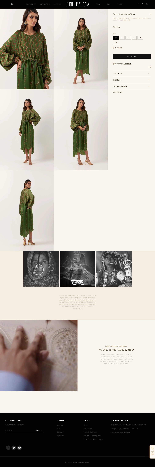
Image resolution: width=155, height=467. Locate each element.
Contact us (127, 64)
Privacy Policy (88, 428)
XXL (116, 42)
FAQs (85, 425)
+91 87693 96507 (140, 425)
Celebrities (60, 436)
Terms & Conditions (90, 432)
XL (140, 38)
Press (58, 428)
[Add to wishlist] (150, 14)
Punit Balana (73, 462)
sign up (39, 430)
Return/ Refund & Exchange (93, 439)
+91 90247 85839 (127, 425)
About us (60, 425)
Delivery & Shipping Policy (92, 436)
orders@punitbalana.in (122, 433)
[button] (12, 4)
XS (116, 38)
